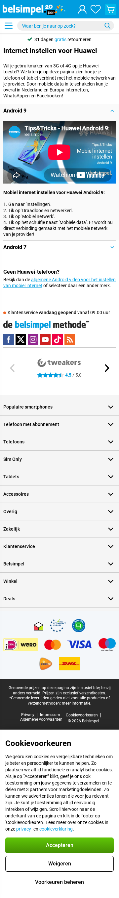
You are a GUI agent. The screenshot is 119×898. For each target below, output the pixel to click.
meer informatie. (76, 703)
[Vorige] (12, 368)
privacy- (24, 829)
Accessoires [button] (16, 494)
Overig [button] (10, 511)
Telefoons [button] (13, 441)
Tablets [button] (11, 476)
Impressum (50, 714)
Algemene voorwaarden (41, 719)
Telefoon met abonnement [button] (31, 424)
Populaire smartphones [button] (28, 407)
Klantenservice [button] (19, 546)
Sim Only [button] (12, 459)
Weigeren (59, 864)
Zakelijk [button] (11, 529)
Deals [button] (9, 598)
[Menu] (8, 25)
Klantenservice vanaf (59, 312)
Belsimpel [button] (13, 563)
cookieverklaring (56, 829)
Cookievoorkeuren (82, 715)
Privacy (27, 714)
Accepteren (59, 845)
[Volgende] (106, 368)
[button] (59, 110)
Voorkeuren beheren (59, 882)
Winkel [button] (10, 581)
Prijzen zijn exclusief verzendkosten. (74, 693)
